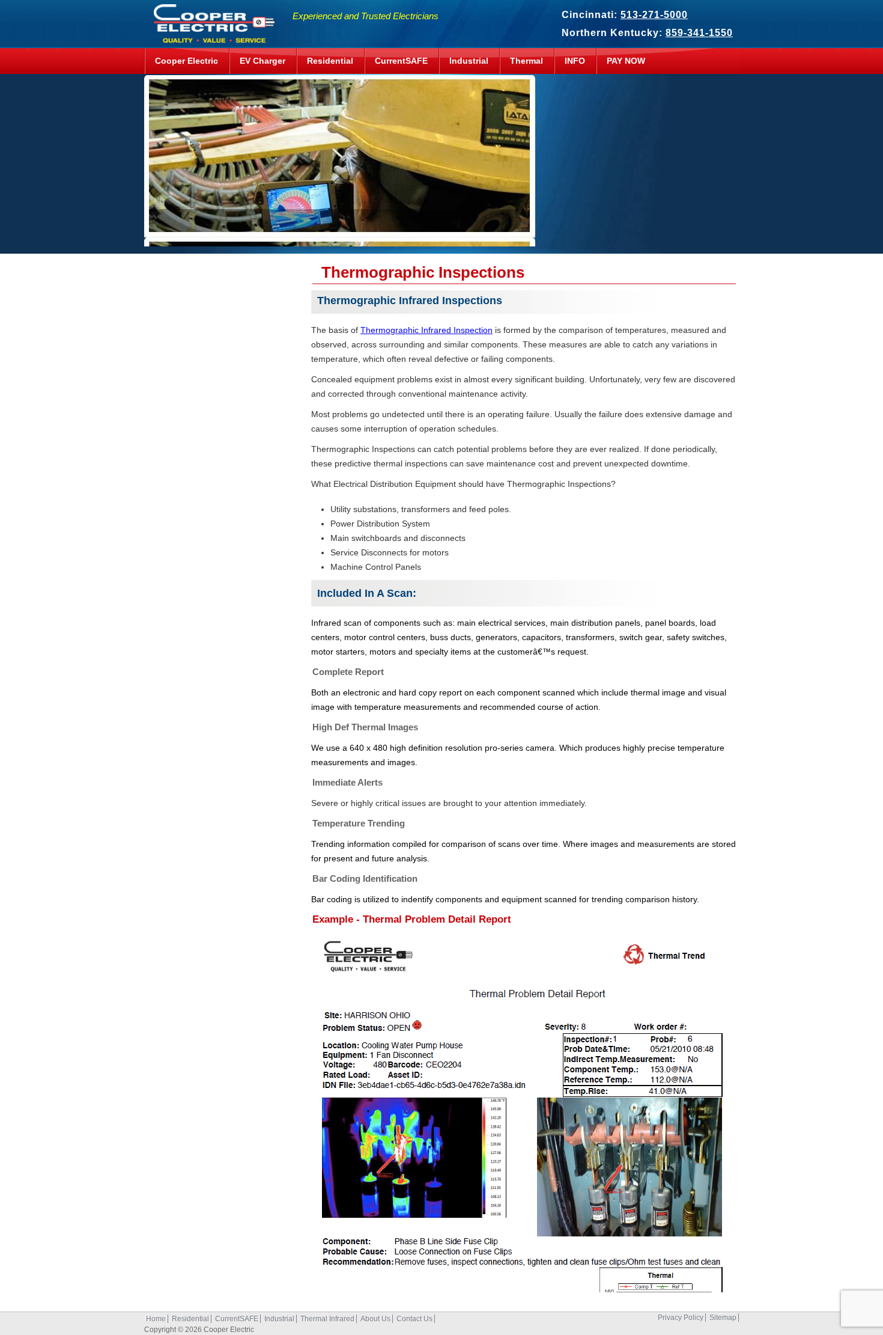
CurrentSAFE (401, 61)
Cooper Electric (186, 61)
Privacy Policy (680, 1317)
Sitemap (722, 1317)
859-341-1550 (699, 33)
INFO (575, 61)
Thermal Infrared (327, 1319)
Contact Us (414, 1319)
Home (156, 1319)
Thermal (526, 61)
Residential (330, 61)
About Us (375, 1319)
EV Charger (262, 61)
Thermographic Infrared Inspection (426, 330)
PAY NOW (626, 61)
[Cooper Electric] (211, 36)
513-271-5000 (654, 15)
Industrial (468, 61)
